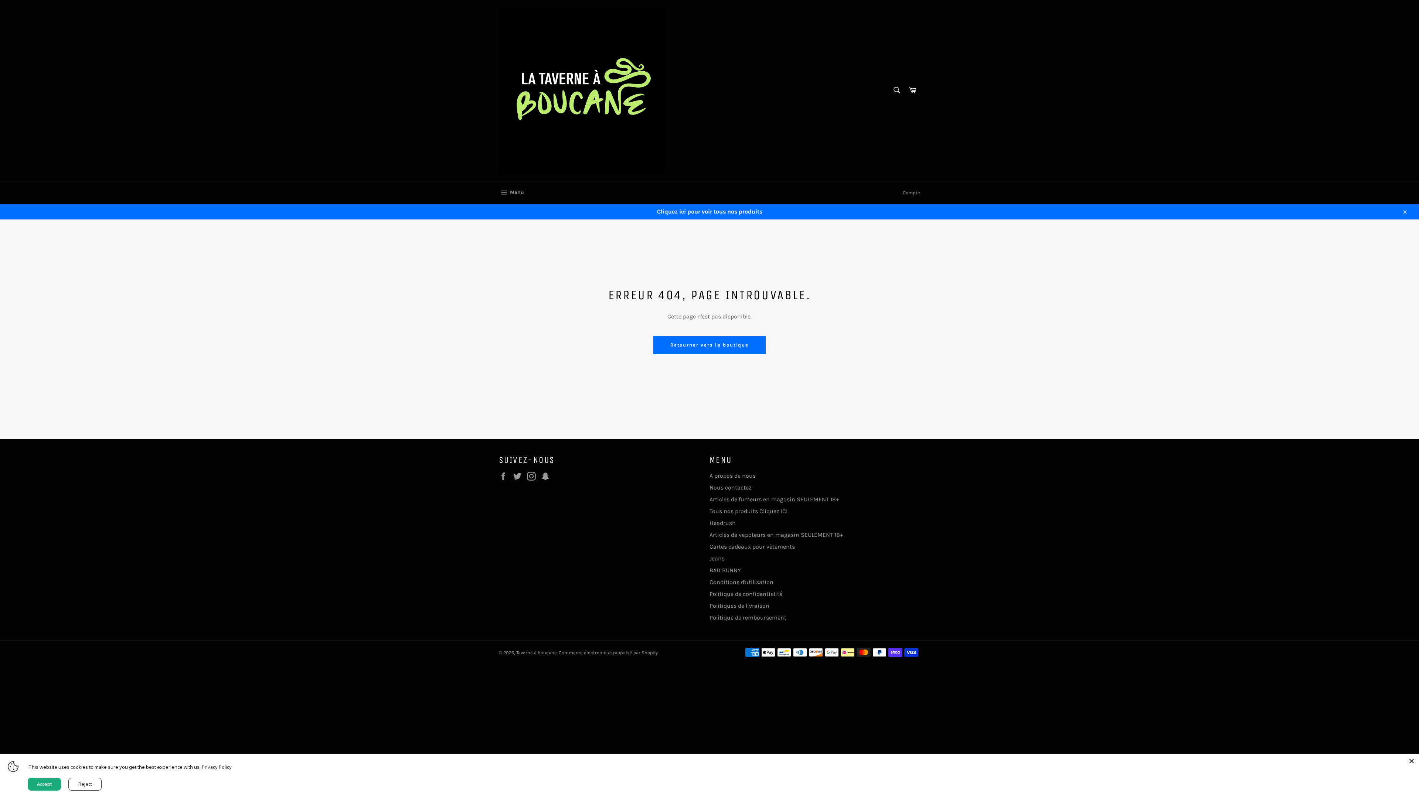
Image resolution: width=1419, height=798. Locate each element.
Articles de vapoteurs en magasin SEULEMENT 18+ (776, 534)
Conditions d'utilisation (741, 582)
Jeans (717, 558)
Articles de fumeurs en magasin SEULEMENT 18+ (774, 499)
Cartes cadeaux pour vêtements (752, 546)
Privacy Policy (217, 767)
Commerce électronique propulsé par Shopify (608, 652)
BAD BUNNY (725, 570)
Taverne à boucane (536, 652)
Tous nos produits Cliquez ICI (748, 511)
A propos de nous (733, 475)
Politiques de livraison (739, 605)
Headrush (723, 522)
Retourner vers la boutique (709, 345)
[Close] (1411, 761)
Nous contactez (731, 487)
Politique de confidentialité (746, 593)
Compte (911, 192)
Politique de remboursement (748, 617)
